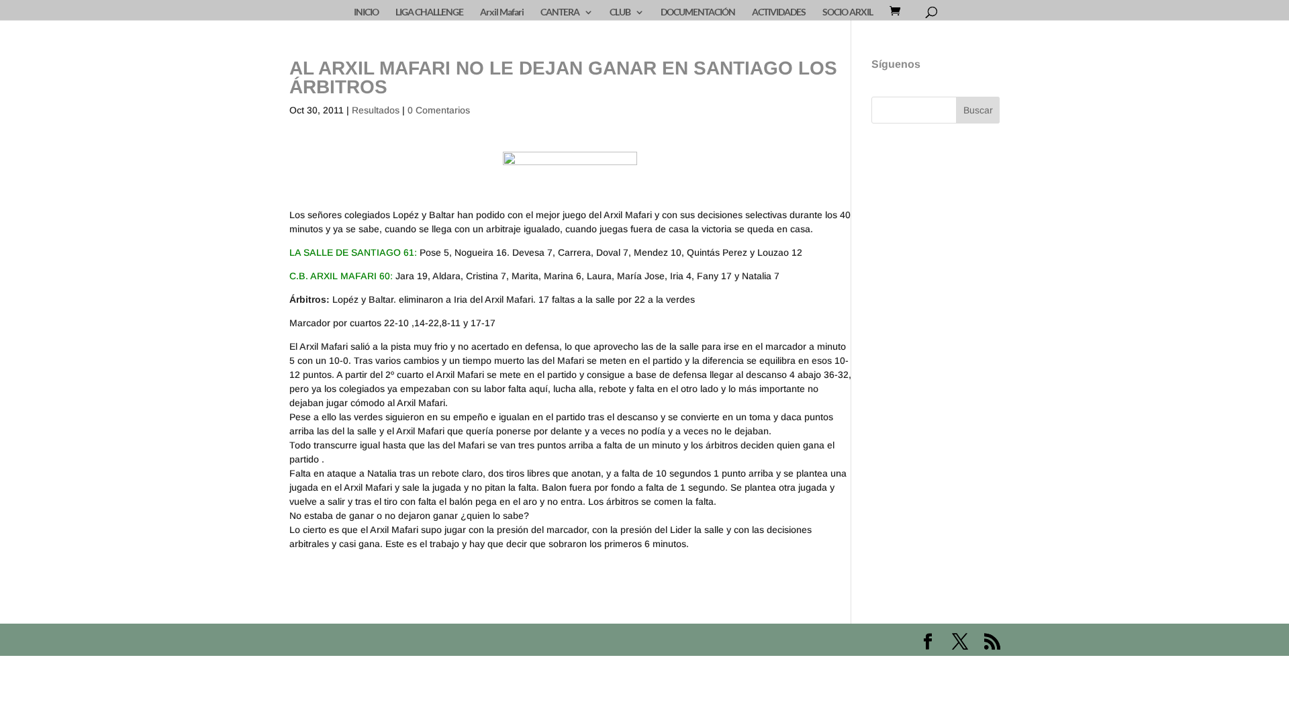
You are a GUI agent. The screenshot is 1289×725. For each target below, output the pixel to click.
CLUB (620, 12)
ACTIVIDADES (779, 12)
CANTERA (559, 12)
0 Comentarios (439, 110)
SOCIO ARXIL (847, 12)
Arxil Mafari (502, 12)
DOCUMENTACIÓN (698, 12)
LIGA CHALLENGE (429, 12)
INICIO (366, 12)
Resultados (375, 110)
